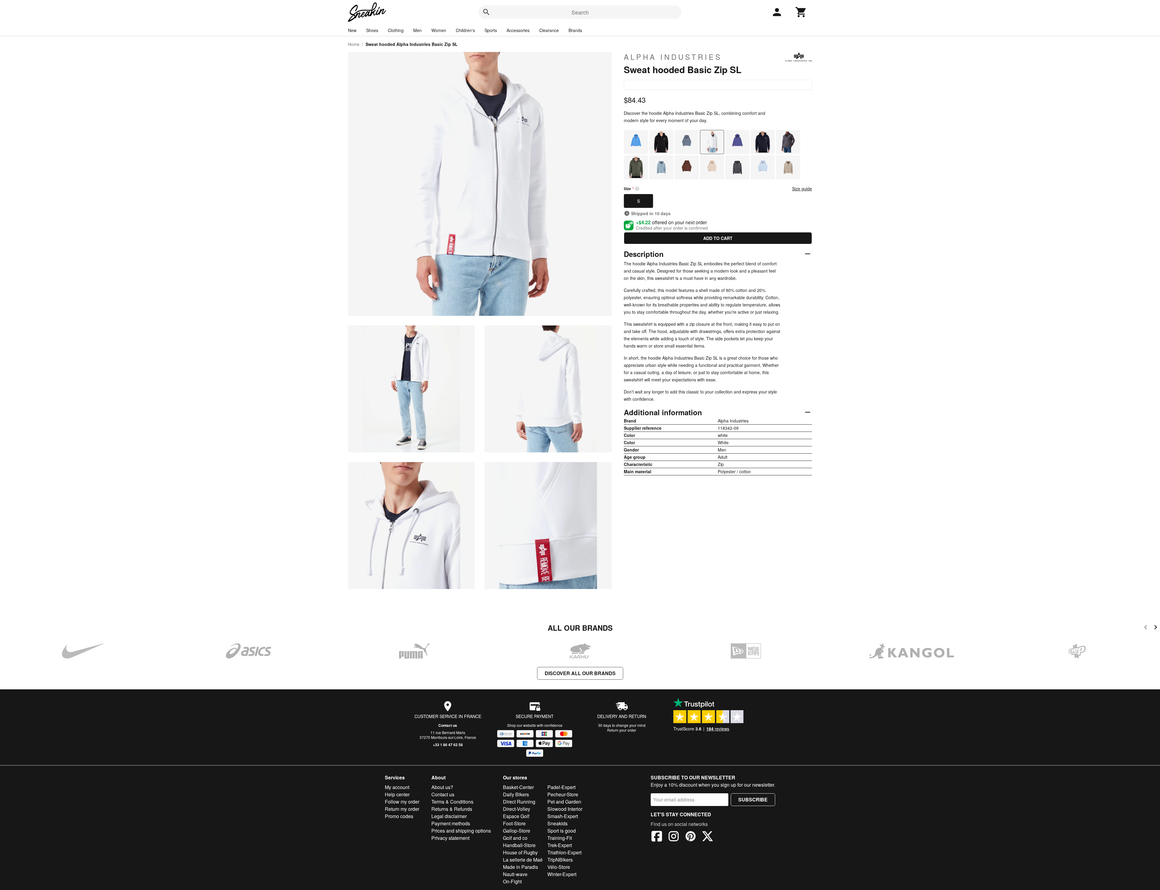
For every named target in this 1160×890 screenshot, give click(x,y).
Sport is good (561, 830)
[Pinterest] (691, 837)
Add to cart (718, 238)
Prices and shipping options (461, 830)
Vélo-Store (558, 866)
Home (353, 44)
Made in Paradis (520, 866)
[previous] (1145, 628)
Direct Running (519, 801)
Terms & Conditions (452, 801)
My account (397, 787)
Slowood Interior (564, 808)
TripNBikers (560, 859)
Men (417, 30)
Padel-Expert (561, 787)
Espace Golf (516, 816)
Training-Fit (559, 837)
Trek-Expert (559, 845)
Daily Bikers (516, 794)
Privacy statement (450, 837)
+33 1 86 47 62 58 (448, 744)
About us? (442, 787)
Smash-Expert (562, 816)
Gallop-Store (516, 830)
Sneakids (557, 823)
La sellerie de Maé (523, 859)
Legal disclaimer (449, 816)
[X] (707, 837)
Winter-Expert (561, 874)
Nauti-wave (515, 874)
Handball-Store (519, 845)
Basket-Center (518, 787)
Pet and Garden (564, 801)
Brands (575, 30)
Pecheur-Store (562, 794)
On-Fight (512, 881)
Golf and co (515, 837)
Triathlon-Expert (564, 852)
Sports (491, 30)
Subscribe (753, 799)
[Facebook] (657, 837)
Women (438, 30)
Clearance (549, 30)
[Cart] (801, 12)
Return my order (402, 808)
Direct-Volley (516, 808)
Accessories (518, 30)
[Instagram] (674, 837)
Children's (465, 30)
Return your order (621, 730)
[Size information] (637, 188)
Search (580, 12)
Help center (397, 794)
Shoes (372, 30)
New (352, 30)
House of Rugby (520, 852)
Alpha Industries (673, 57)
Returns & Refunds (451, 808)
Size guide (802, 189)
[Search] (486, 12)
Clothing (396, 30)
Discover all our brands (580, 673)
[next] (1155, 628)
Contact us (447, 725)
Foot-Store (514, 823)
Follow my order (402, 801)
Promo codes (399, 816)
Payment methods (450, 823)
